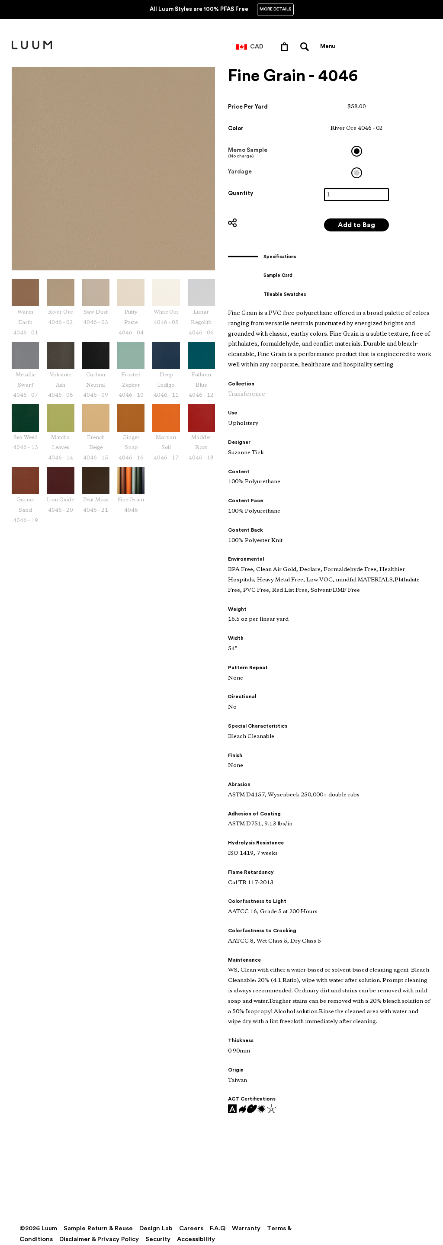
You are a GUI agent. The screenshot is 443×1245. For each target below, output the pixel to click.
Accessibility (196, 1239)
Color (236, 128)
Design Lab (156, 1228)
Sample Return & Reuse (98, 1228)
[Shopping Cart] (286, 46)
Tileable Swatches (284, 294)
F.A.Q (217, 1228)
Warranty (246, 1228)
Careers (191, 1228)
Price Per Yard (248, 106)
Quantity (240, 193)
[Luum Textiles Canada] (32, 47)
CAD (256, 47)
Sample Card (277, 275)
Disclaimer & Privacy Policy (99, 1239)
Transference (246, 394)
